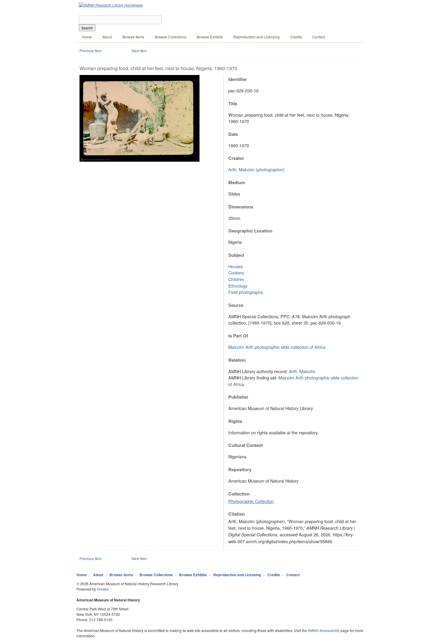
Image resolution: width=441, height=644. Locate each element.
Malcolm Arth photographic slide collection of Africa (277, 347)
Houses (235, 266)
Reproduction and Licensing (256, 36)
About (107, 36)
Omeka (103, 589)
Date (233, 134)
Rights (235, 421)
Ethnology (238, 286)
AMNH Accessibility (324, 630)
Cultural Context (245, 445)
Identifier (237, 79)
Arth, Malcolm (302, 371)
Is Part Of (238, 335)
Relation (237, 360)
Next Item (139, 50)
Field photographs (245, 292)
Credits (296, 36)
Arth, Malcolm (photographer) (256, 169)
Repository (239, 469)
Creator (236, 158)
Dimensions (240, 206)
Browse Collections (170, 36)
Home (87, 36)
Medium (236, 182)
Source (235, 305)
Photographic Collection (251, 501)
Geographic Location (250, 230)
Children (236, 279)
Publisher (238, 397)
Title (232, 103)
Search (87, 27)
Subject (236, 255)
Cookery (236, 272)
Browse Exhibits (210, 36)
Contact (318, 36)
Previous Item (91, 50)
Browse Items (133, 36)
